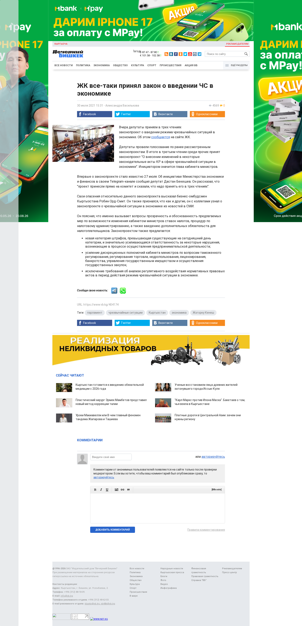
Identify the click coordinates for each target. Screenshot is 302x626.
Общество (120, 65)
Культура (137, 65)
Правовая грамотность (204, 576)
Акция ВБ (191, 65)
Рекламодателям (237, 44)
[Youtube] (190, 54)
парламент (94, 312)
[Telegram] (199, 54)
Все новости (63, 65)
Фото (163, 580)
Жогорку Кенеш (203, 312)
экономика (179, 312)
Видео (164, 584)
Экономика (101, 65)
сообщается (160, 137)
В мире (134, 596)
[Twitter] (185, 54)
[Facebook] (176, 54)
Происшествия (170, 65)
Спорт (151, 65)
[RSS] (166, 54)
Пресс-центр (229, 572)
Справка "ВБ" (198, 580)
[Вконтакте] (171, 54)
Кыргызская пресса (172, 572)
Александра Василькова (122, 105)
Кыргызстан (157, 312)
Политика (83, 65)
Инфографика (168, 588)
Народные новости (171, 568)
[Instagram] (195, 54)
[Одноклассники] (180, 54)
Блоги (163, 576)
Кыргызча (60, 44)
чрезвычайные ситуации (125, 312)
